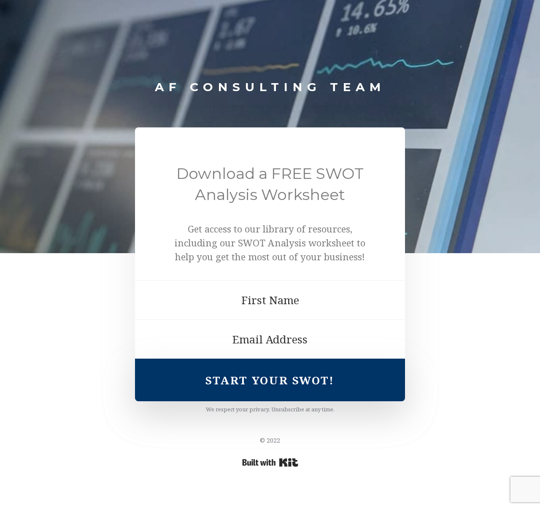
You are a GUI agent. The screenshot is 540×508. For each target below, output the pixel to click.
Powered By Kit (270, 462)
